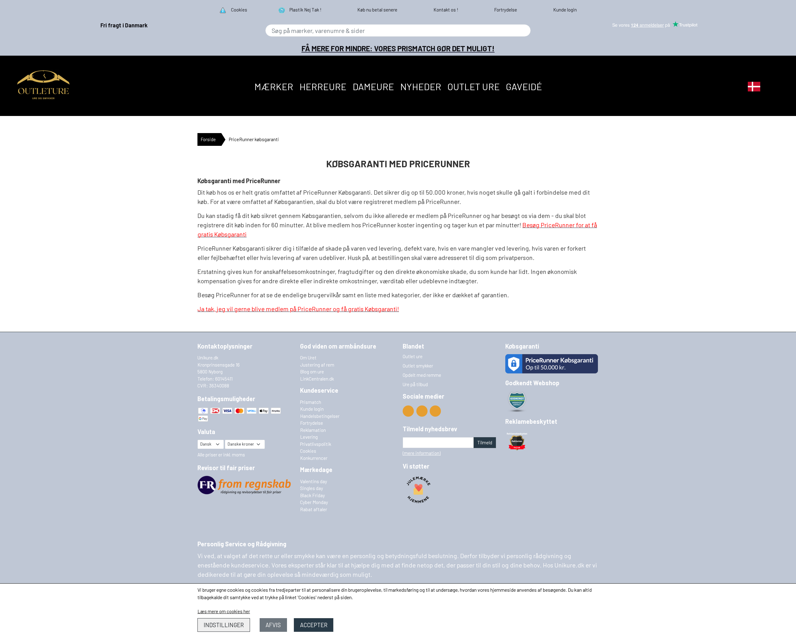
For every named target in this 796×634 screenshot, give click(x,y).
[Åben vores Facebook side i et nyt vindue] (422, 411)
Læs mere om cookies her (223, 611)
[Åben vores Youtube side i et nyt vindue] (408, 411)
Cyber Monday (314, 502)
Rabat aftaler (313, 509)
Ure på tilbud (415, 384)
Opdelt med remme (422, 375)
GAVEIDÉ (524, 86)
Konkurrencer (313, 458)
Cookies (308, 451)
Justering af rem (317, 365)
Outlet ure (473, 86)
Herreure (322, 86)
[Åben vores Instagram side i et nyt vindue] (435, 411)
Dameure (373, 86)
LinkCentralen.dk (317, 379)
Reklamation (313, 430)
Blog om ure (312, 371)
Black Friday (312, 495)
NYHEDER (420, 86)
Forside (208, 139)
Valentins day (313, 481)
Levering (309, 437)
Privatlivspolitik (315, 444)
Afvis (273, 624)
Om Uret (308, 357)
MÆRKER (273, 86)
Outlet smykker (418, 365)
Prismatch (310, 402)
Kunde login (312, 409)
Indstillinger (224, 624)
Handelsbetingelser (320, 416)
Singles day (311, 488)
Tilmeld (484, 442)
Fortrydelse (311, 423)
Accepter (313, 624)
